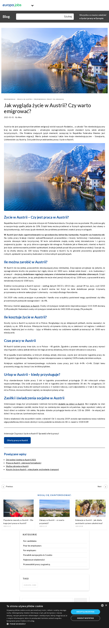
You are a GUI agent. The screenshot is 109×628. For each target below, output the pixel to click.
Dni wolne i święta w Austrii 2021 (21, 459)
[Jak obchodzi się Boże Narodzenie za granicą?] (102, 487)
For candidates (30, 541)
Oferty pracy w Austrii (17, 440)
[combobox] (102, 605)
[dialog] (54, 615)
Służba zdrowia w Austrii (17, 466)
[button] (37, 624)
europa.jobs (30, 585)
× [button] (106, 605)
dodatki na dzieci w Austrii (71, 404)
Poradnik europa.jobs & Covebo (37, 555)
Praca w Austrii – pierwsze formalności (23, 463)
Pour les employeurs (32, 545)
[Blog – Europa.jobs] (12, 5)
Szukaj (80, 601)
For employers (29, 550)
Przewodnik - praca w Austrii (18, 99)
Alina (20, 117)
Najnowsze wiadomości (34, 559)
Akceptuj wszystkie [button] (85, 612)
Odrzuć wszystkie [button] (85, 618)
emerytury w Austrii (30, 306)
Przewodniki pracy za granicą (49, 99)
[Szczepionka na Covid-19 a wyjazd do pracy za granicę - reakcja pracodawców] (7, 487)
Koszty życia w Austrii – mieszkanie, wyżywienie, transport (32, 469)
